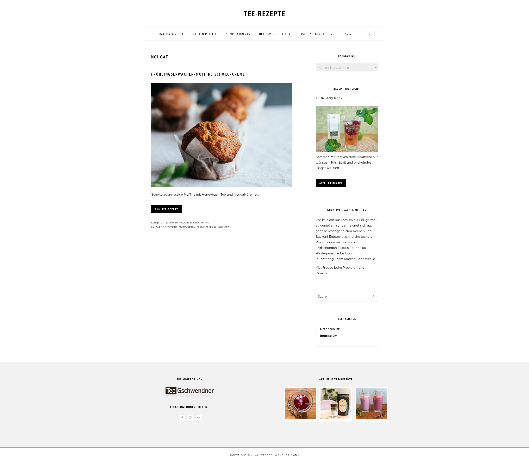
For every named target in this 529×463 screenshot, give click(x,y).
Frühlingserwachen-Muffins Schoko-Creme (198, 74)
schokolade (210, 227)
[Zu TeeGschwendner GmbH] (190, 395)
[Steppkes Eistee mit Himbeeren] (300, 417)
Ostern (188, 222)
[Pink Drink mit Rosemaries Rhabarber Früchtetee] (371, 417)
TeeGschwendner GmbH (280, 455)
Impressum (328, 336)
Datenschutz (330, 329)
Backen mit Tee (174, 222)
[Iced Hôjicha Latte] (335, 417)
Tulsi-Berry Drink (329, 98)
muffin (182, 227)
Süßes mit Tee (201, 222)
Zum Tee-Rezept (166, 209)
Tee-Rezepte (264, 13)
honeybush (171, 227)
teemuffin (223, 227)
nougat (191, 227)
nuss (199, 227)
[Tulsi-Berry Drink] (347, 151)
